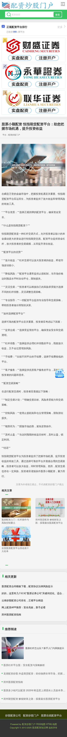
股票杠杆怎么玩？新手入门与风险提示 (44, 648)
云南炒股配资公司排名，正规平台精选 (22, 600)
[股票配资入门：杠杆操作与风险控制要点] (16, 507)
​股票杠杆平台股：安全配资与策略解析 (24, 665)
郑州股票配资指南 (11, 614)
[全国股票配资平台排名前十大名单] (16, 535)
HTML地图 (51, 724)
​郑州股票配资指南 (13, 682)
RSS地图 (40, 724)
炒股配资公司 (13, 715)
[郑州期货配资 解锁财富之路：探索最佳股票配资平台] (50, 507)
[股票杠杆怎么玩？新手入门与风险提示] (13, 648)
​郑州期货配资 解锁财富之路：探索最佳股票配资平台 (31, 698)
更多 (60, 27)
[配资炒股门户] (27, 5)
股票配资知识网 (40, 727)
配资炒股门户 (31, 715)
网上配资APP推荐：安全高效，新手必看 (24, 607)
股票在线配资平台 (51, 715)
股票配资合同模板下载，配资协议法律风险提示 (27, 586)
